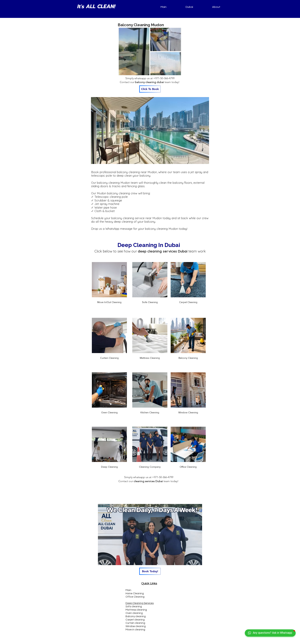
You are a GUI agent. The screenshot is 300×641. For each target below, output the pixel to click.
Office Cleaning (188, 466)
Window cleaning (136, 626)
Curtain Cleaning (109, 357)
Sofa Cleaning (150, 302)
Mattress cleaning (136, 610)
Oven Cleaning (109, 412)
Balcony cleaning (136, 616)
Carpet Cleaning (188, 302)
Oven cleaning (134, 613)
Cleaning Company (150, 466)
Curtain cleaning (135, 623)
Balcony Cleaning (188, 357)
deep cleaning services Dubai (163, 251)
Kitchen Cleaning (149, 412)
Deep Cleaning (109, 466)
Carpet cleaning (135, 619)
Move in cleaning (135, 629)
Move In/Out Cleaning (109, 302)
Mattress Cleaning (150, 357)
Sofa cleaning (134, 606)
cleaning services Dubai (148, 481)
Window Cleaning (188, 412)
